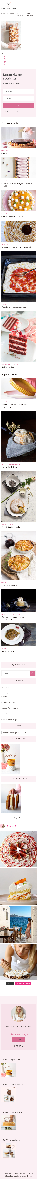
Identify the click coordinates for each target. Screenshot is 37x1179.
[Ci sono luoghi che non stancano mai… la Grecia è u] (18, 924)
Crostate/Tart (5, 150)
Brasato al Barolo (8, 651)
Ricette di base (16, 402)
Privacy (29, 1176)
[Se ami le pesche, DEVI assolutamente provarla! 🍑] (18, 886)
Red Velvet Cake (8, 367)
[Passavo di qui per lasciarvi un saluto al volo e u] (18, 962)
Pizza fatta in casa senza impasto (14, 307)
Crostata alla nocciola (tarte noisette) (16, 247)
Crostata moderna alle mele (12, 216)
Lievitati (3, 304)
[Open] (34, 5)
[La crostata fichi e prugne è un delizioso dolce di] (18, 849)
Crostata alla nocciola (9, 153)
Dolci (7, 13)
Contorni (3, 582)
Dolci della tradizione (14, 464)
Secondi (3, 648)
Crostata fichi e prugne (9, 708)
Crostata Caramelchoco (9, 714)
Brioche (12, 13)
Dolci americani (5, 364)
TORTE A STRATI (18, 364)
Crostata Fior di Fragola (9, 719)
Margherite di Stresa (9, 467)
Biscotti (3, 464)
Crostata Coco (6, 688)
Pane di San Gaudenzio (10, 527)
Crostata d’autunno (8, 702)
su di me (18, 1039)
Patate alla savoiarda (9, 585)
